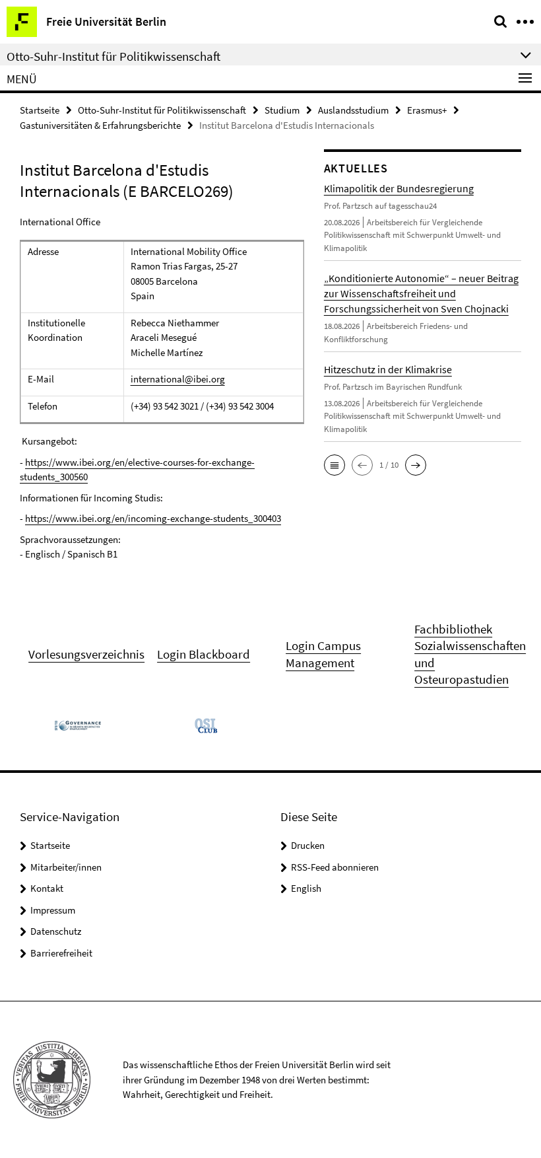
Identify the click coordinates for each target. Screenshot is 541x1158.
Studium (282, 110)
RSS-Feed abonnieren (335, 867)
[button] (334, 465)
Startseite (39, 110)
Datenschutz (55, 931)
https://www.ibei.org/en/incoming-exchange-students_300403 (153, 518)
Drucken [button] (308, 845)
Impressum (52, 910)
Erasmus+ (427, 110)
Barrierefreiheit (61, 953)
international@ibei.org (178, 379)
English (306, 888)
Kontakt (46, 888)
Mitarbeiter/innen (66, 867)
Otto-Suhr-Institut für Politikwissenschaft (162, 110)
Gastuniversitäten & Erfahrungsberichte (100, 125)
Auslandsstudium (353, 110)
